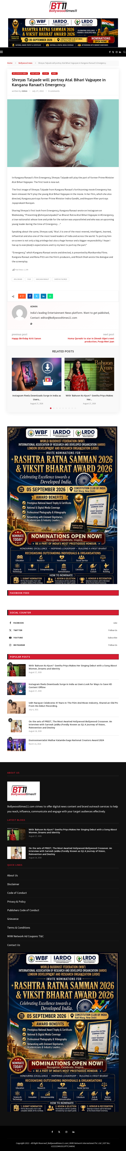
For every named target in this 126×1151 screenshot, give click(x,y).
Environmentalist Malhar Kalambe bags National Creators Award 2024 (66, 740)
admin (24, 91)
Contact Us (13, 945)
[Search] (124, 52)
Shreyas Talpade (60, 279)
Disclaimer (13, 884)
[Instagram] (117, 52)
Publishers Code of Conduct (23, 910)
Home (9, 63)
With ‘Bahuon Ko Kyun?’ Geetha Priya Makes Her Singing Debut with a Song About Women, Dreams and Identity (73, 667)
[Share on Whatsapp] (50, 296)
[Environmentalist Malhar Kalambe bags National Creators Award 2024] (16, 745)
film (29, 279)
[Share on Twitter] (36, 296)
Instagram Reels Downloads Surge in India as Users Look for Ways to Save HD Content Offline (70, 686)
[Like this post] (23, 296)
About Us (12, 875)
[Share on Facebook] (30, 296)
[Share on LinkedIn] (43, 296)
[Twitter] (113, 52)
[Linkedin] (120, 52)
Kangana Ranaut (42, 279)
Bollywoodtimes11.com (21, 806)
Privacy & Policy (16, 901)
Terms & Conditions (18, 927)
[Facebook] (109, 52)
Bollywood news (25, 63)
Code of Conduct (17, 893)
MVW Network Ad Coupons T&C (25, 936)
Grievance (12, 919)
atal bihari (18, 279)
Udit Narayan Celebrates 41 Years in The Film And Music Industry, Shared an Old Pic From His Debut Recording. (73, 704)
